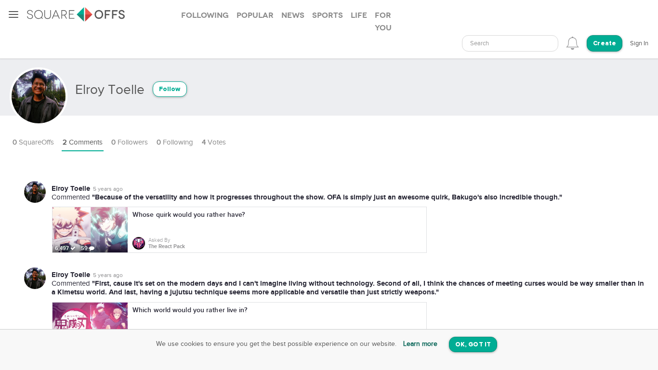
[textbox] (510, 44)
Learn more (420, 344)
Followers (129, 142)
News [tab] (292, 15)
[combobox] (510, 43)
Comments (83, 142)
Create (604, 43)
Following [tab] (205, 15)
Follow (170, 89)
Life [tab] (359, 15)
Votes (214, 142)
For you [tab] (383, 22)
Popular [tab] (255, 15)
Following (175, 142)
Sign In (639, 43)
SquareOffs (33, 142)
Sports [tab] (327, 15)
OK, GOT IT (473, 345)
